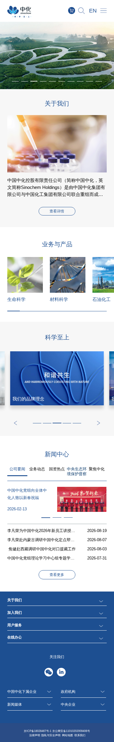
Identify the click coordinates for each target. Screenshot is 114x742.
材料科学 (59, 299)
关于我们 (14, 600)
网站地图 (67, 735)
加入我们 (14, 612)
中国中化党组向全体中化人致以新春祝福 (27, 494)
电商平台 (75, 10)
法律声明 (34, 735)
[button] (9, 55)
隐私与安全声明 (50, 735)
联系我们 (79, 735)
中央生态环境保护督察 (77, 471)
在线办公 (14, 637)
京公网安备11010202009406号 (71, 731)
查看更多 (57, 575)
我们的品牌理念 (28, 398)
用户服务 (14, 625)
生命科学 (16, 299)
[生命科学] (25, 275)
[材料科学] (67, 275)
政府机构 (68, 692)
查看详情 (57, 211)
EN (93, 11)
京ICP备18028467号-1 (37, 731)
